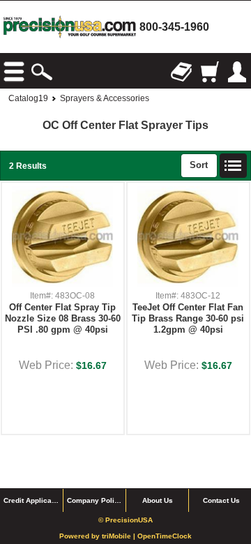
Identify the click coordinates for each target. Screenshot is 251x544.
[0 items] (209, 71)
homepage (69, 27)
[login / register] (237, 71)
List (234, 166)
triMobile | (119, 536)
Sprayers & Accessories (104, 98)
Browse (14, 71)
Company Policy (95, 500)
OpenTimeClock (164, 536)
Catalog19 (28, 98)
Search (42, 71)
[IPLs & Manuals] (181, 71)
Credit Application (33, 500)
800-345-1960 (174, 27)
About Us (157, 500)
